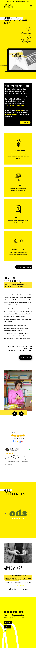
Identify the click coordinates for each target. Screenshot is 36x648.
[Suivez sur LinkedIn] (21, 413)
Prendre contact (25, 357)
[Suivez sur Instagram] (14, 413)
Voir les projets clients (24, 267)
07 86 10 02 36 (18, 586)
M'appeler (8, 622)
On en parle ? (25, 122)
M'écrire (7, 627)
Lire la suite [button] (8, 464)
